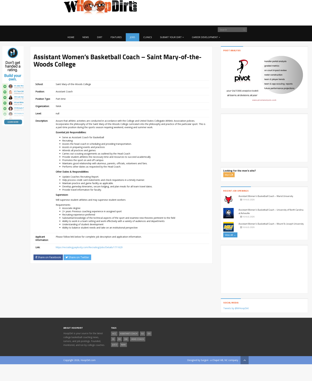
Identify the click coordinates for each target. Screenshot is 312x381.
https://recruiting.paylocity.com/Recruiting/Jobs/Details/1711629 (89, 247)
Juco (114, 344)
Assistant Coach (128, 333)
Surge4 (204, 360)
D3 (149, 333)
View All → (230, 234)
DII (119, 339)
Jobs (132, 37)
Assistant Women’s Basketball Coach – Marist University (266, 196)
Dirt (99, 37)
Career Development (205, 37)
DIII (125, 339)
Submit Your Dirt (171, 37)
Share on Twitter (78, 257)
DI (113, 339)
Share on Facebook (49, 257)
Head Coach (137, 339)
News (85, 37)
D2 (142, 333)
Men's (228, 174)
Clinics (147, 37)
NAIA (123, 344)
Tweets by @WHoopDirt (236, 308)
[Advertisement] (223, 20)
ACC (114, 333)
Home (70, 37)
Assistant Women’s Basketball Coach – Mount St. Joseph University (271, 223)
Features (116, 37)
